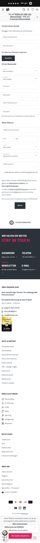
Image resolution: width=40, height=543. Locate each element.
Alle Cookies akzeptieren (20, 536)
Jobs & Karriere (7, 480)
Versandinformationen (10, 355)
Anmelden (8, 58)
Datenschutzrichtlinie (17, 183)
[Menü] (3, 9)
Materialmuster (7, 375)
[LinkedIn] (23, 508)
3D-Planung (9, 403)
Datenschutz (6, 448)
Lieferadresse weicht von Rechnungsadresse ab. (21, 172)
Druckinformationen (9, 359)
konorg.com (24, 513)
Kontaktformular (8, 347)
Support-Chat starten (12, 308)
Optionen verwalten (20, 530)
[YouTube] (15, 508)
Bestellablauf (6, 351)
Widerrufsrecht (7, 452)
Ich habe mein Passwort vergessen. (14, 52)
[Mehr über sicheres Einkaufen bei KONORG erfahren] (7, 324)
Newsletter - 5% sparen (10, 488)
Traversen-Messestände (20, 19)
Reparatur (8, 423)
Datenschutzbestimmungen (19, 189)
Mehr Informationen (20, 524)
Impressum (6, 440)
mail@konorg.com (11, 315)
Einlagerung (9, 419)
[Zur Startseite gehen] (13, 9)
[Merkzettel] (32, 9)
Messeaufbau (9, 399)
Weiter (20, 205)
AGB (15, 192)
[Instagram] (19, 508)
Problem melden (8, 383)
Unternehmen (7, 472)
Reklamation (6, 379)
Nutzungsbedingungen (10, 186)
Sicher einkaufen (23, 222)
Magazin (5, 476)
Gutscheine (6, 371)
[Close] (37, 17)
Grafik (7, 407)
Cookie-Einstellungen (9, 456)
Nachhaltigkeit (7, 484)
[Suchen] (24, 9)
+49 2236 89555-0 (10, 311)
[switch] (5, 540)
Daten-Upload (7, 363)
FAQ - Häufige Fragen (9, 367)
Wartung (8, 415)
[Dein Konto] (28, 9)
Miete (7, 411)
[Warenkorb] (37, 9)
